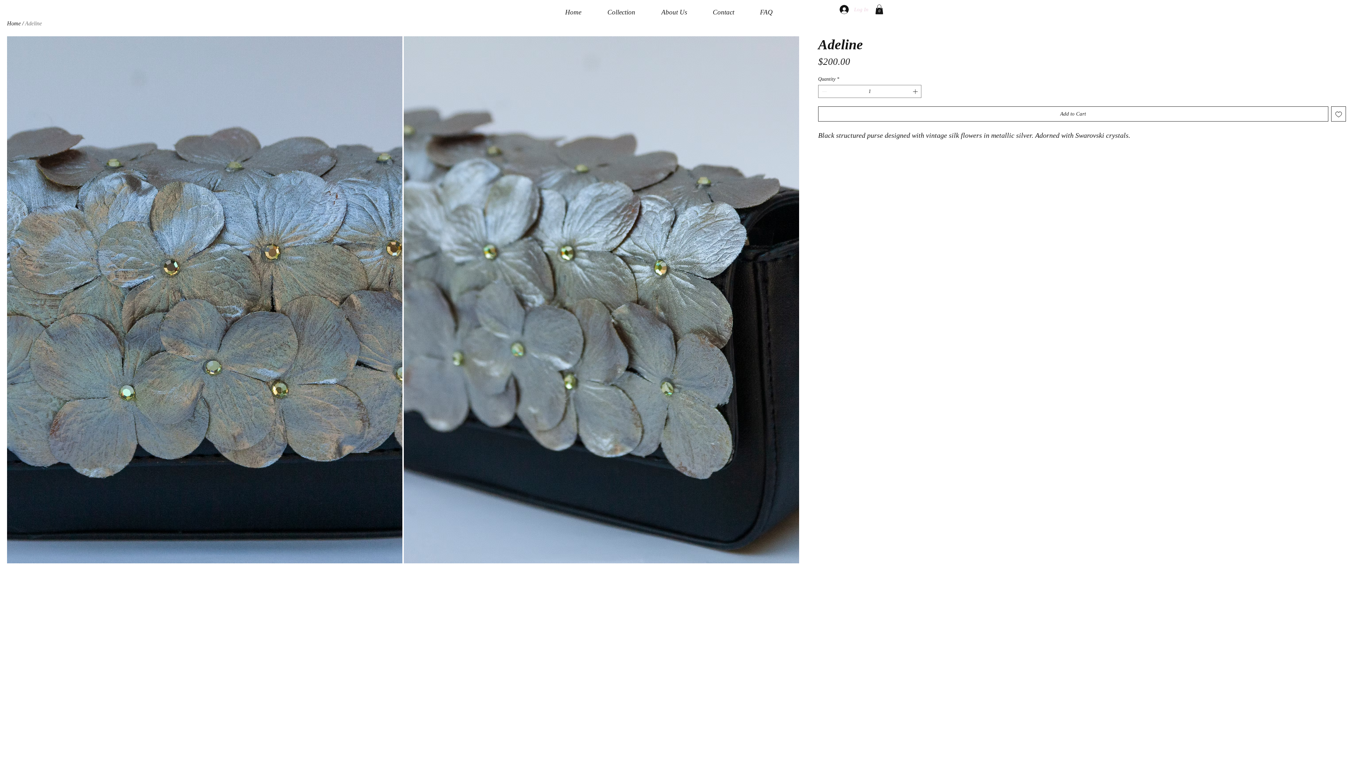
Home (14, 23)
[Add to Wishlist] (1338, 114)
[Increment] (916, 91)
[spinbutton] (870, 91)
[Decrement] (823, 91)
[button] (879, 9)
